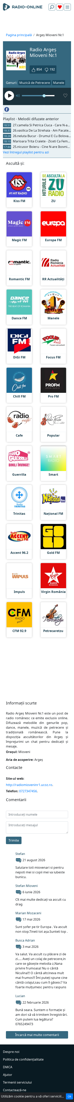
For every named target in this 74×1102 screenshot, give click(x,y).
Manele (58, 83)
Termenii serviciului (17, 1082)
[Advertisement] (37, 23)
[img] (67, 7)
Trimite (13, 840)
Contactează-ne (14, 1090)
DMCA (7, 1067)
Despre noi (11, 1052)
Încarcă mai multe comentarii (37, 1035)
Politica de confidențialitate (23, 1059)
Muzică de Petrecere (34, 83)
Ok (69, 1096)
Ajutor (7, 1075)
